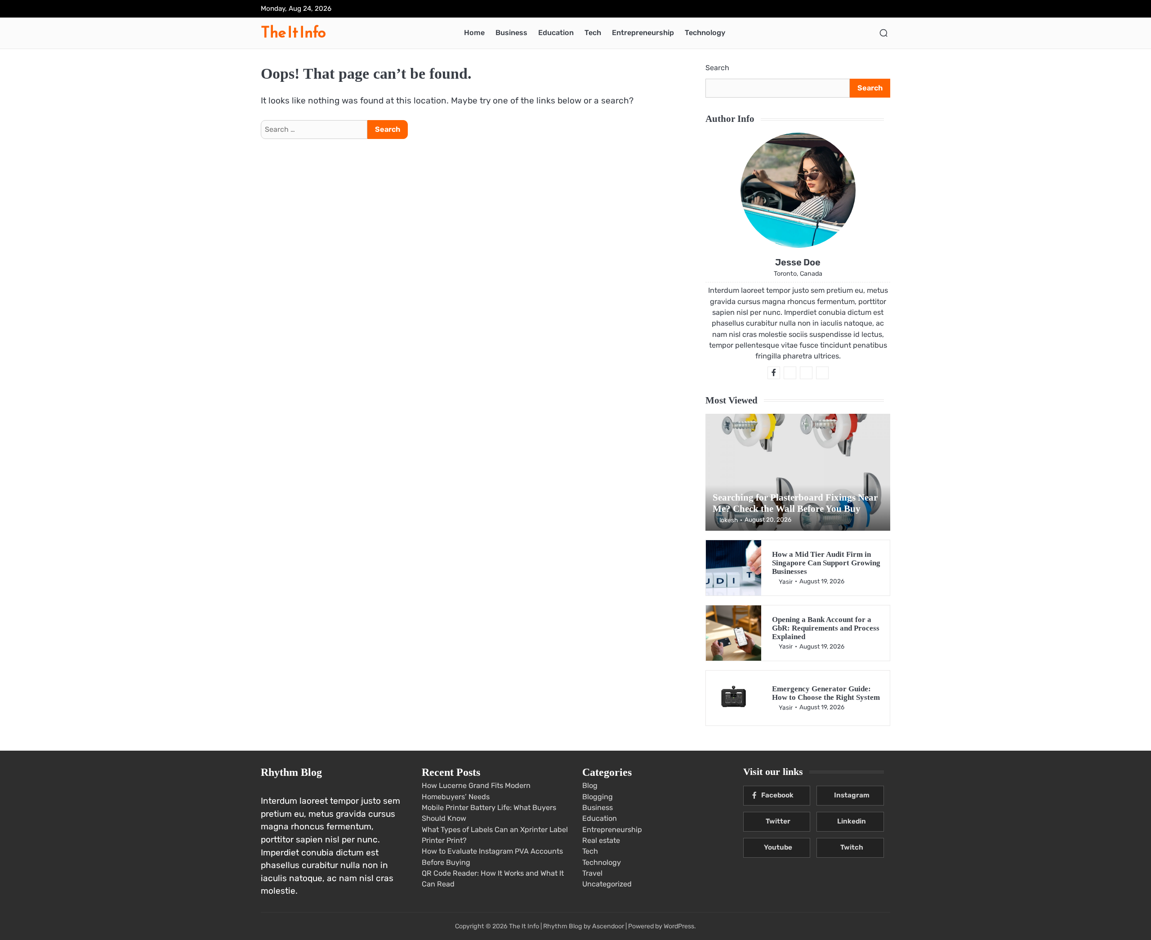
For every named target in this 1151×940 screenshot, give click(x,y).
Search (717, 67)
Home (474, 32)
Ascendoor (608, 926)
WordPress (679, 926)
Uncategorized (607, 884)
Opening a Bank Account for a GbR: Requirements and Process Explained (825, 628)
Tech (592, 32)
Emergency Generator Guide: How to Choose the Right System (826, 693)
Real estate (601, 840)
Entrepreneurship (643, 32)
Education (556, 32)
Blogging (597, 796)
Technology (705, 32)
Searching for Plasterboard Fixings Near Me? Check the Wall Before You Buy (795, 503)
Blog (590, 785)
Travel (592, 873)
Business (511, 32)
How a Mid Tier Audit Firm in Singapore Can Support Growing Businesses (826, 563)
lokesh (728, 520)
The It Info (293, 32)
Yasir (786, 581)
